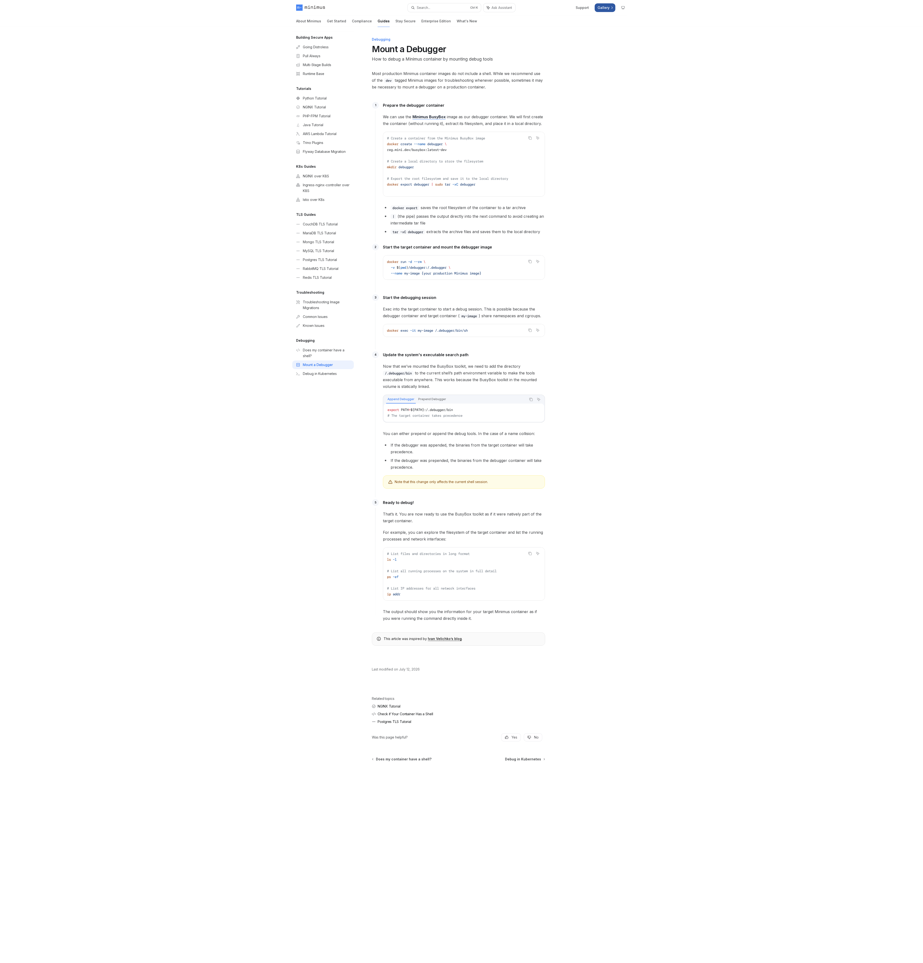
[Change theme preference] (623, 8)
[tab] (401, 399)
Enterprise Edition (436, 21)
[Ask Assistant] (538, 138)
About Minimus (308, 21)
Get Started (336, 21)
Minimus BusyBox (429, 116)
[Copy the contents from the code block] (530, 138)
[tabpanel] (464, 413)
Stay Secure (405, 21)
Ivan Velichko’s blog (445, 639)
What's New (467, 21)
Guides (384, 21)
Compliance (362, 21)
